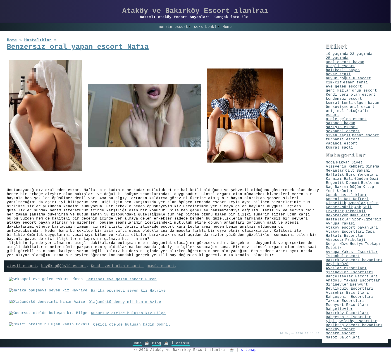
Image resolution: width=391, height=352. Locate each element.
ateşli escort (22, 266)
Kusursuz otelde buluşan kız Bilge (128, 313)
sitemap (249, 350)
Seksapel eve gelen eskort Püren (121, 279)
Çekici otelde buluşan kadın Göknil (131, 325)
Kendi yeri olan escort (117, 266)
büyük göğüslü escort (63, 266)
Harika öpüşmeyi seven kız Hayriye (128, 291)
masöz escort (161, 266)
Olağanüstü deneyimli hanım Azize (125, 302)
